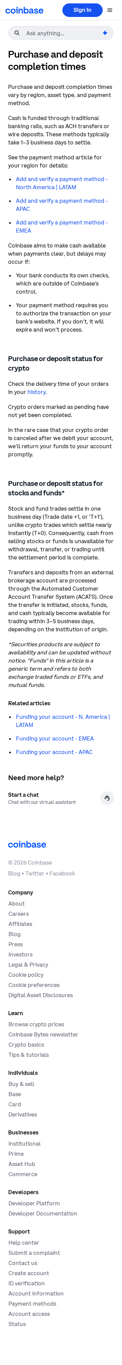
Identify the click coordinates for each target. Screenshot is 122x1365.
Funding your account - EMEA (55, 738)
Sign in (83, 9)
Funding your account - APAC (54, 752)
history (36, 392)
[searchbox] (63, 33)
